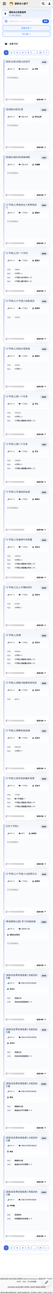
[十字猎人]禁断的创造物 (18, 730)
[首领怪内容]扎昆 (14, 109)
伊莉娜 (12, 1205)
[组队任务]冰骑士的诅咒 (18, 61)
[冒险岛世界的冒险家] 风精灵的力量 (21, 1193)
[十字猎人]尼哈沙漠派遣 (18, 348)
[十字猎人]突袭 (13, 635)
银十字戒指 (19, 799)
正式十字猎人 (12, 826)
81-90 (25, 34)
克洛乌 (37, 547)
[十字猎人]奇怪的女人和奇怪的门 (21, 206)
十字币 (17, 273)
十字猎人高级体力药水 (23, 421)
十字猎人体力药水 (21, 277)
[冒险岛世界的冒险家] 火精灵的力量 (21, 1085)
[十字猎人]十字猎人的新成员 (20, 300)
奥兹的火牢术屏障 (21, 1110)
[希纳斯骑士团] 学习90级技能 (21, 921)
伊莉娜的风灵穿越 (21, 1219)
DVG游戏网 (32, 1281)
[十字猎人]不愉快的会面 (18, 491)
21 (40, 52)
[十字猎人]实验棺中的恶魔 (19, 539)
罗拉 (36, 404)
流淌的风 (18, 1215)
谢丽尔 (37, 213)
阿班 (36, 69)
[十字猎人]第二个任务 (17, 444)
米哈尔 (12, 989)
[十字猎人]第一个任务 (17, 396)
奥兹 (11, 1097)
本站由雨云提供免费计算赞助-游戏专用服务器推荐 (26, 1287)
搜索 (45, 21)
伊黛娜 (37, 164)
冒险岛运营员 (15, 935)
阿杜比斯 (38, 117)
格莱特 (37, 308)
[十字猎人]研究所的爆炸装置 (20, 778)
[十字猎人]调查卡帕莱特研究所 (21, 682)
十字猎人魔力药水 (21, 281)
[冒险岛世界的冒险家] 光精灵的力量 (21, 976)
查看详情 (40, 99)
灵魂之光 (18, 998)
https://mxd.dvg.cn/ (30, 1279)
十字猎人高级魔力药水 (23, 468)
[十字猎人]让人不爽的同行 (19, 587)
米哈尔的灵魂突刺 (21, 1002)
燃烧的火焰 (19, 1106)
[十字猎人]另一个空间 (17, 253)
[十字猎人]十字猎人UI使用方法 (21, 873)
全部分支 (25, 28)
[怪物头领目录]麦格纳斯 (18, 157)
